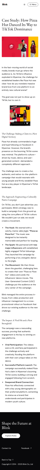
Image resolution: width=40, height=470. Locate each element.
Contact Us (6, 448)
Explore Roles (10, 436)
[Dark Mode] (24, 4)
